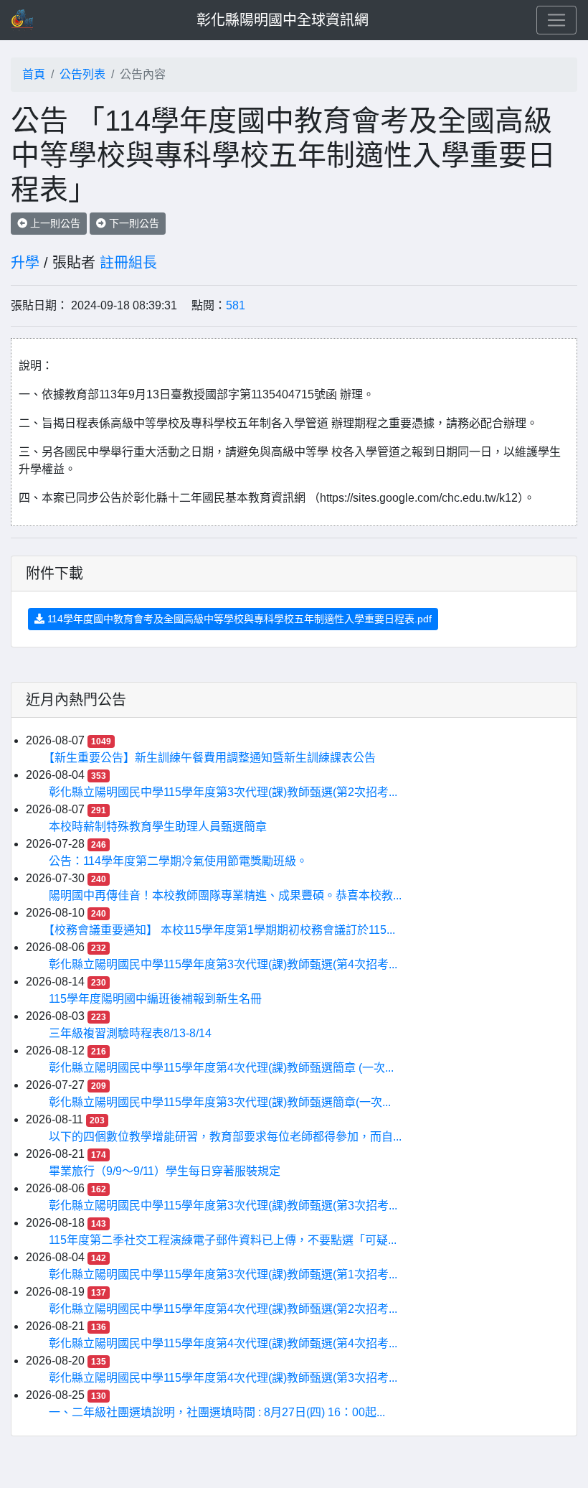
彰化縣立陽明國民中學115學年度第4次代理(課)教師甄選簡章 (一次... (221, 1068)
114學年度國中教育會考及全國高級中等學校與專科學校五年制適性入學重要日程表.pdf (238, 618)
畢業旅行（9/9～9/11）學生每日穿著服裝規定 (164, 1171)
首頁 (33, 74)
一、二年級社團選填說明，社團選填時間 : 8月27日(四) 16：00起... (217, 1412)
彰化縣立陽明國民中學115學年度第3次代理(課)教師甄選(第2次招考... (223, 792)
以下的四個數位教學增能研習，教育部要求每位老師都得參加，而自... (225, 1137)
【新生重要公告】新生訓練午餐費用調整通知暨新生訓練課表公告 (212, 758)
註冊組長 (128, 263)
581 (235, 305)
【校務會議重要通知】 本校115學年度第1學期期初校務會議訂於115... (222, 930)
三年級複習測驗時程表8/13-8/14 (130, 1033)
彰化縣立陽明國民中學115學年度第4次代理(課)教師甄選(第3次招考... (223, 1378)
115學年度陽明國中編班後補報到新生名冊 (155, 999)
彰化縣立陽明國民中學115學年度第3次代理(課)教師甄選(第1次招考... (223, 1274)
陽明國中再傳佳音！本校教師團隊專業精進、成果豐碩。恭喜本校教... (225, 895)
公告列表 (82, 74)
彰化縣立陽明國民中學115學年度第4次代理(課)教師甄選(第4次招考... (223, 1343)
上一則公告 (53, 223)
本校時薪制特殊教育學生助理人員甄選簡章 (158, 826)
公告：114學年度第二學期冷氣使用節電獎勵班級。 (178, 861)
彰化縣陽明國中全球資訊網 (282, 20)
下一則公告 (132, 223)
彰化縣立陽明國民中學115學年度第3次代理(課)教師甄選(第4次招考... (223, 964)
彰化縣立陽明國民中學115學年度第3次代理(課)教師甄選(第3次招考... (223, 1205)
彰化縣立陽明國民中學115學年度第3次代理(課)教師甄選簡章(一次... (220, 1102)
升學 (25, 263)
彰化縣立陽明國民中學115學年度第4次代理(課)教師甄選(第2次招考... (223, 1309)
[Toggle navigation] (556, 20)
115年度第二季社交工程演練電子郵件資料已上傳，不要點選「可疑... (223, 1240)
